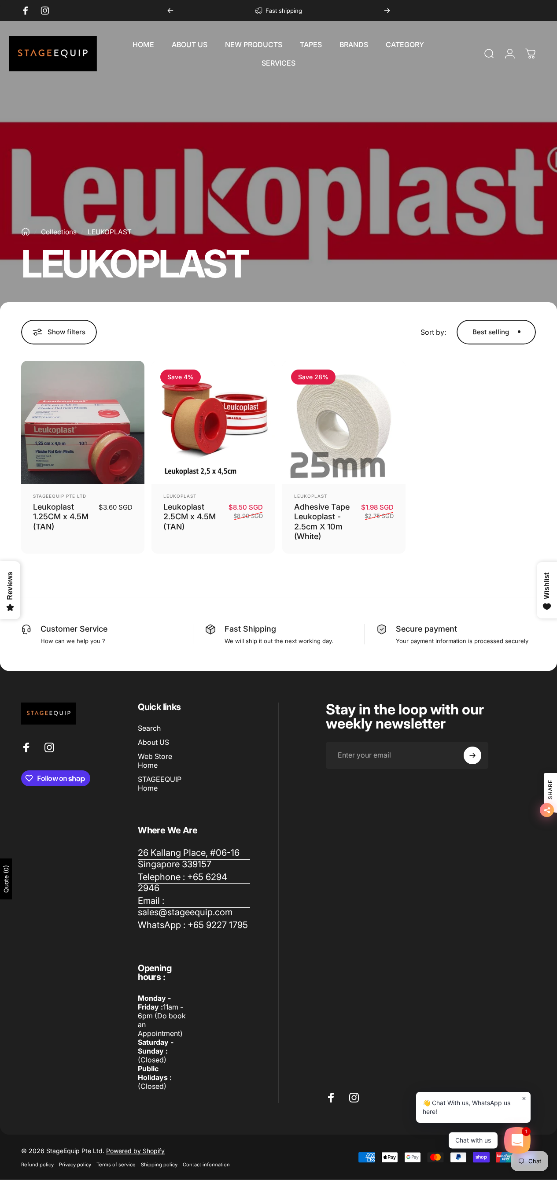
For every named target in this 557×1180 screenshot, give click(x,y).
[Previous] (170, 10)
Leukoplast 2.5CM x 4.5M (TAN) (189, 516)
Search (149, 728)
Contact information (206, 1165)
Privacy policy (75, 1165)
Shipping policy (159, 1165)
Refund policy (37, 1165)
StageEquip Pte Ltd (59, 496)
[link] (194, 858)
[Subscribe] (472, 755)
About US (153, 742)
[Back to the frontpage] (25, 231)
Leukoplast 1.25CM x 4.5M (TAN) (61, 516)
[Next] (387, 10)
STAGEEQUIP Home (159, 783)
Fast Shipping (250, 628)
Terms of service (116, 1165)
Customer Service (74, 628)
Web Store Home (155, 760)
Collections (59, 232)
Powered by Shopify (135, 1150)
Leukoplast (179, 496)
